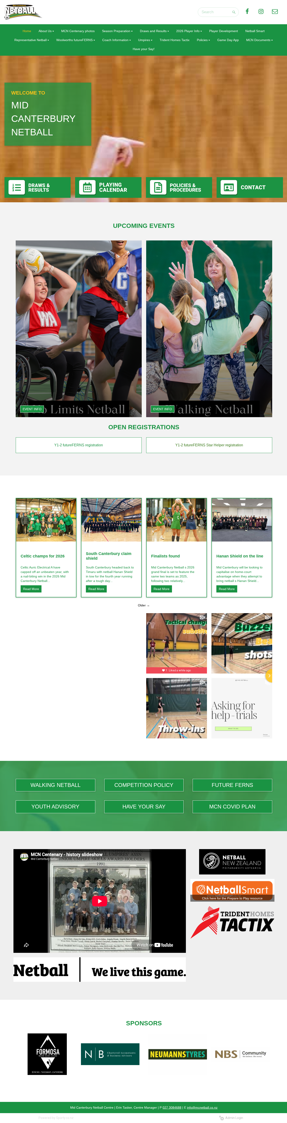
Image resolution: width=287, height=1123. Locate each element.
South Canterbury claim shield (108, 556)
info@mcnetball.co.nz (202, 1107)
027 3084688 (172, 1107)
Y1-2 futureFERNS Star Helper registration (209, 445)
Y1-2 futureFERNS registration (78, 445)
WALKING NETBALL (55, 785)
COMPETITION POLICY (143, 785)
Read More (31, 589)
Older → (144, 605)
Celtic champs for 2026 (43, 556)
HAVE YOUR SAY (143, 807)
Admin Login (233, 1118)
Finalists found (165, 556)
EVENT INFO (32, 409)
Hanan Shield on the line (239, 556)
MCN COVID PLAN (232, 807)
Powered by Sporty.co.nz (56, 1118)
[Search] (234, 12)
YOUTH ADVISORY (55, 807)
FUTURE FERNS (232, 785)
